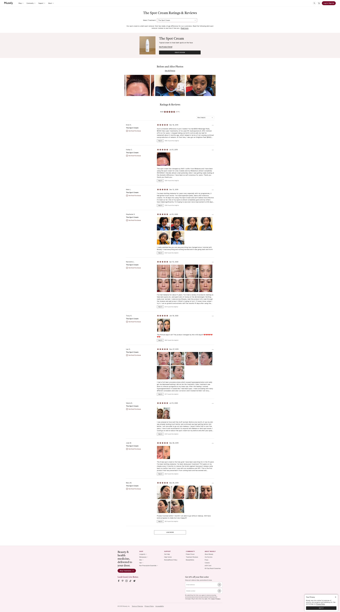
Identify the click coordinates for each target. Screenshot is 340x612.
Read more (184, 28)
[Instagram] (126, 581)
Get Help (167, 554)
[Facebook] (119, 581)
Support (40, 3)
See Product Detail (165, 47)
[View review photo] (139, 85)
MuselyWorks (190, 560)
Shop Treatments (125, 571)
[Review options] (212, 125)
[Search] (314, 3)
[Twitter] (134, 581)
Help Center (168, 557)
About (50, 3)
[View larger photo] (168, 164)
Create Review (180, 52)
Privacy (218, 598)
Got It (321, 608)
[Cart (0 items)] (319, 3)
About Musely (209, 554)
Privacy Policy (149, 606)
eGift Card (208, 565)
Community (30, 3)
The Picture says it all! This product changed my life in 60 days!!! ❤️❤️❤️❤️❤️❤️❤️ (185, 336)
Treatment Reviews (192, 557)
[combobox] (205, 117)
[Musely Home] (8, 3)
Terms (213, 598)
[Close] (335, 597)
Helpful (160, 140)
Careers (207, 563)
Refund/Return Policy (170, 560)
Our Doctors (208, 557)
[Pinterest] (123, 581)
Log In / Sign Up (329, 3)
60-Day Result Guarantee (213, 568)
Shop (20, 3)
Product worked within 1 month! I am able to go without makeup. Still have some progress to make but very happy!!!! (184, 517)
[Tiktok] (130, 581)
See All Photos (170, 70)
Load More (170, 532)
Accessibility (159, 606)
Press (206, 560)
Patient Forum (190, 554)
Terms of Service (137, 606)
